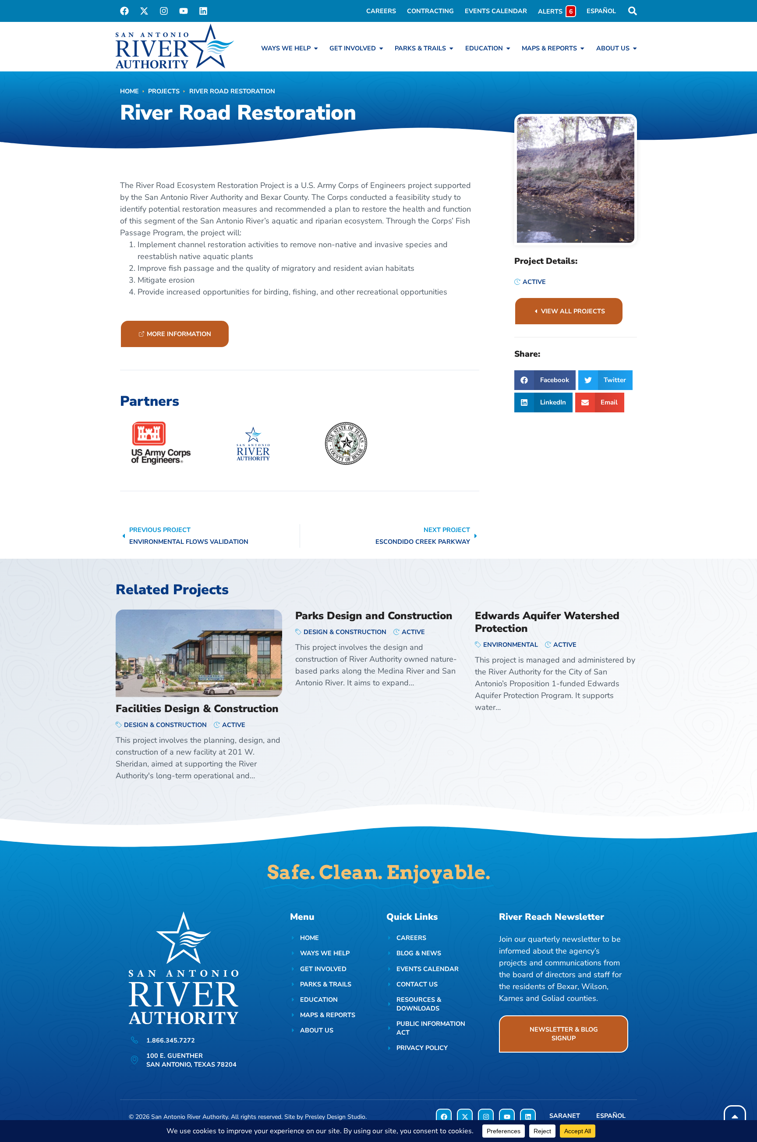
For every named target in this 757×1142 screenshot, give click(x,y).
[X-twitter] (144, 11)
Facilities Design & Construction (197, 709)
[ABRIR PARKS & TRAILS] (451, 48)
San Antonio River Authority (189, 1117)
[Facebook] (124, 11)
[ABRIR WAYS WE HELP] (316, 48)
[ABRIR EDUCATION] (508, 48)
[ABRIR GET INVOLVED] (381, 48)
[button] (545, 380)
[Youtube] (183, 11)
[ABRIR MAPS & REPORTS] (582, 48)
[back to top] (735, 1116)
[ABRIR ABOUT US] (635, 48)
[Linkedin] (203, 11)
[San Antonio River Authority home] (175, 46)
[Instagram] (164, 11)
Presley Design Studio (335, 1117)
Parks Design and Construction (374, 616)
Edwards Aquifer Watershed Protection (547, 622)
